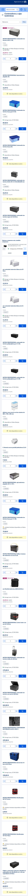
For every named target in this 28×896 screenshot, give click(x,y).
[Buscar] (17, 9)
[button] (11, 22)
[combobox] (12, 9)
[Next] (24, 248)
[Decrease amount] (4, 58)
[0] (25, 9)
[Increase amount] (16, 58)
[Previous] (4, 248)
